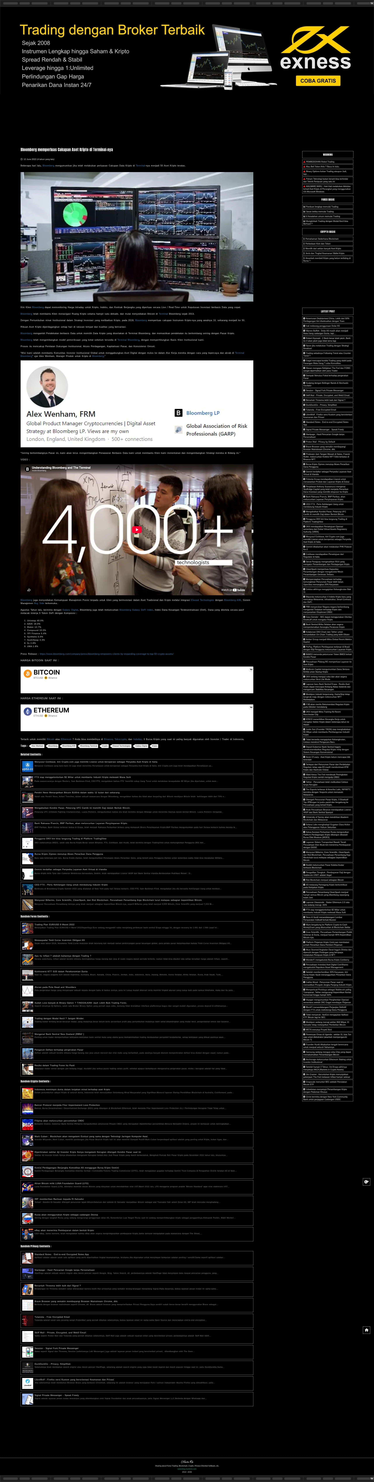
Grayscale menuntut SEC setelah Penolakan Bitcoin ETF (325, 1083)
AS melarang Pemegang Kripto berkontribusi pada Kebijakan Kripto (325, 886)
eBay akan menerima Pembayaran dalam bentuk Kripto (64, 1230)
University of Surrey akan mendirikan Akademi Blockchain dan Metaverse (325, 818)
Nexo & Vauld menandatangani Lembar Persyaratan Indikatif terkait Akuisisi (322, 918)
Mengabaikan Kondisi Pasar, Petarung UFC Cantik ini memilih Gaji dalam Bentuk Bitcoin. (82, 808)
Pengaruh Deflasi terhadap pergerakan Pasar (59, 1050)
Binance (108, 739)
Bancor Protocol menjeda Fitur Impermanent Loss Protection (67, 1105)
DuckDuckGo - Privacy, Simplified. (53, 1364)
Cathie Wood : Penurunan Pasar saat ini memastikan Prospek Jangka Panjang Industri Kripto (327, 983)
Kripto (154, 746)
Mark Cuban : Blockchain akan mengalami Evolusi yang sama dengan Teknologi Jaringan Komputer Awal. (91, 1136)
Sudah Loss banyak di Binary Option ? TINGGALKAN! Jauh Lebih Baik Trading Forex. (81, 1003)
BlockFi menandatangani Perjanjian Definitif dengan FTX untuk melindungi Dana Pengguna (325, 1008)
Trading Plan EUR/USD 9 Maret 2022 (55, 924)
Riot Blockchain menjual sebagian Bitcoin (324, 880)
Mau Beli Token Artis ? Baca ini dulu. (323, 166)
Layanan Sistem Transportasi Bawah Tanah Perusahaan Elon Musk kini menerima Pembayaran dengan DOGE (327, 845)
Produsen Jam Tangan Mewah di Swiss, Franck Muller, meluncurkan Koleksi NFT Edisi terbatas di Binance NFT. (326, 456)
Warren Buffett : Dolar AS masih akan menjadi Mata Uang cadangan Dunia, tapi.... (325, 332)
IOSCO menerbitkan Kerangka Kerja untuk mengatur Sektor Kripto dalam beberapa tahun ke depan (326, 722)
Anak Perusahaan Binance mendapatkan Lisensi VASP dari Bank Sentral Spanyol (327, 810)
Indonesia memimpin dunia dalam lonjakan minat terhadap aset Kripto (72, 1089)
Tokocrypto (121, 739)
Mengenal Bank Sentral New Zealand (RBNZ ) (59, 1034)
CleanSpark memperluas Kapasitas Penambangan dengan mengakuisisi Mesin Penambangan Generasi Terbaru (323, 572)
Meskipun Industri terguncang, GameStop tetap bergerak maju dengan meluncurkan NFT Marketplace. (326, 697)
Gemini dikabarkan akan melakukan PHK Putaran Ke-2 (327, 548)
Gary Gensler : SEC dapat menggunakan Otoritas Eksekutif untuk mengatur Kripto (327, 618)
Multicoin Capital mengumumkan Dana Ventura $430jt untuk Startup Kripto (326, 670)
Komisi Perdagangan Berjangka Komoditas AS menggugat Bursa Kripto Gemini (77, 1168)
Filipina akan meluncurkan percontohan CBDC (59, 1121)
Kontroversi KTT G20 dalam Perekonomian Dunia (61, 971)
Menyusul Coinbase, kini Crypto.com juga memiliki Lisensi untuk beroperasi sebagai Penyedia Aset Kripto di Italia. (96, 762)
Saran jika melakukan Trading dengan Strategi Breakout (326, 346)
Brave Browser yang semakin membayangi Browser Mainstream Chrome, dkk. (76, 1301)
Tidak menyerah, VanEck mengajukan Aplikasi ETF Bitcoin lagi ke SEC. (325, 1015)
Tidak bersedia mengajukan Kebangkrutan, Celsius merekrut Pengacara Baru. (324, 740)
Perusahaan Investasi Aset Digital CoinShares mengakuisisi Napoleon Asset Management (325, 965)
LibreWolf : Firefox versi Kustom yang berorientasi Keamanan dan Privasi (74, 1379)
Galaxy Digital (70, 610)
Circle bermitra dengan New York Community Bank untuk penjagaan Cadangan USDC (325, 1098)
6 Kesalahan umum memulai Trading (323, 216)
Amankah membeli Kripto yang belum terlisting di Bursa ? (327, 259)
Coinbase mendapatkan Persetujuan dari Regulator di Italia (323, 555)
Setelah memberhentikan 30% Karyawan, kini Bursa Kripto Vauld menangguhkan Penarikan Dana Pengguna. (327, 974)
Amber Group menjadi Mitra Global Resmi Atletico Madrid (327, 640)
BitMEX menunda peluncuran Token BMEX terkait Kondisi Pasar (327, 655)
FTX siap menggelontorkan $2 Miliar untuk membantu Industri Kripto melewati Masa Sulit (83, 777)
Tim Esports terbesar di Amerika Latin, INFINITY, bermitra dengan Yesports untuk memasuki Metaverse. (327, 792)
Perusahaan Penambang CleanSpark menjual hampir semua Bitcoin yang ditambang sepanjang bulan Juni (326, 895)
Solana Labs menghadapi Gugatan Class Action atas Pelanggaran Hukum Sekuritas (326, 825)
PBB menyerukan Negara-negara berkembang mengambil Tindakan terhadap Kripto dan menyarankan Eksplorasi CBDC (326, 609)
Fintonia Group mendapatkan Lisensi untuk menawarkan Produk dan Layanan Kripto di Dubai (326, 480)
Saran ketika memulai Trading (320, 211)
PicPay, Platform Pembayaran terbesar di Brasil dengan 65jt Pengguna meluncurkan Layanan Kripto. (327, 648)
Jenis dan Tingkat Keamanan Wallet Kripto (324, 253)
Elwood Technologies (202, 600)
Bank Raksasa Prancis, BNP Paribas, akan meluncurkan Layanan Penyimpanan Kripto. (81, 823)
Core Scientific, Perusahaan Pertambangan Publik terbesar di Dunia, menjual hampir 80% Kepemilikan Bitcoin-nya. (327, 935)
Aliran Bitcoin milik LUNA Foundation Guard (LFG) (62, 1183)
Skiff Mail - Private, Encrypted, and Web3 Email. (61, 1332)
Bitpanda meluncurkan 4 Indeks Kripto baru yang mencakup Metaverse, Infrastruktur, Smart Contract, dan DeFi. (327, 599)
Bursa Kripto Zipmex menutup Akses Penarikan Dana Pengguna (69, 854)
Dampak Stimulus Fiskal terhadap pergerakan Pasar (325, 376)
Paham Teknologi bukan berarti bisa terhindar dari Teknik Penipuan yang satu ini (325, 180)
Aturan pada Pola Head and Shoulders (55, 987)
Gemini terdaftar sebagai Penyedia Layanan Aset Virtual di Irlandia (71, 869)
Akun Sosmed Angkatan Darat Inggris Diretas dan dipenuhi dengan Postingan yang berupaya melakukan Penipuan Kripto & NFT (327, 952)
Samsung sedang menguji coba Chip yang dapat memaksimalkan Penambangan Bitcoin (327, 1053)
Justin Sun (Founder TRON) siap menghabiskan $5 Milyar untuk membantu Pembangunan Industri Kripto (326, 732)
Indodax (137, 739)
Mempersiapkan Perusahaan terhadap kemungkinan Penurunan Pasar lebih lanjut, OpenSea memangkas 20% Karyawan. (323, 582)
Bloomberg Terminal (88, 746)
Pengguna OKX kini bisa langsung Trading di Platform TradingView (71, 838)
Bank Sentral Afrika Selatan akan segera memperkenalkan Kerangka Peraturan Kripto (324, 625)
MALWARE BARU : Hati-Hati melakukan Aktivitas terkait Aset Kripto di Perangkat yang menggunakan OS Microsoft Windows (327, 189)
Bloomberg (48, 165)
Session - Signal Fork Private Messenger (57, 1348)
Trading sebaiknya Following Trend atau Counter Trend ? (327, 354)
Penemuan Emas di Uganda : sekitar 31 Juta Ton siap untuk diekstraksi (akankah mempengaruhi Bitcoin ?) (327, 1037)
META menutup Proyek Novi (318, 1029)
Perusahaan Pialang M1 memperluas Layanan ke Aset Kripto (327, 663)
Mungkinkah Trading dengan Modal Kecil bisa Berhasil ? (325, 222)
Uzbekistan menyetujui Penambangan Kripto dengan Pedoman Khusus (325, 1090)
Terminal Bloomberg (128, 340)
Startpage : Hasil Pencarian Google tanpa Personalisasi (65, 1270)
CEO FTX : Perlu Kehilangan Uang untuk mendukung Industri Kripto (71, 885)
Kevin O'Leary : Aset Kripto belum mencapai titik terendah (326, 758)
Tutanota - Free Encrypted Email (52, 1317)
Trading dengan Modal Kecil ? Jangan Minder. (59, 1018)
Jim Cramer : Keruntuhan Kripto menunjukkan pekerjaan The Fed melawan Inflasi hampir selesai (326, 1075)
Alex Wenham (37, 746)
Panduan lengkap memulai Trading (322, 206)
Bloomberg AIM (232, 600)
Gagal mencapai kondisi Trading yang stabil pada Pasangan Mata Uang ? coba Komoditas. (327, 361)
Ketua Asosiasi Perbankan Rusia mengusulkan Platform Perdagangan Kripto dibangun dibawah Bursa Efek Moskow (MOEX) (326, 834)
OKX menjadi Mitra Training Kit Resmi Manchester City (322, 713)
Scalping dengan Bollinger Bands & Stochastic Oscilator (325, 384)
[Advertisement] (187, 119)
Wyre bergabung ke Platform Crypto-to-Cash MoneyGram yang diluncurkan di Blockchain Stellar (326, 925)
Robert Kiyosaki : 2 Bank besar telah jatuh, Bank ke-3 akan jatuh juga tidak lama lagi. (326, 339)
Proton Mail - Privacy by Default (320, 442)
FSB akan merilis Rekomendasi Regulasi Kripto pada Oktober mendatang (326, 705)
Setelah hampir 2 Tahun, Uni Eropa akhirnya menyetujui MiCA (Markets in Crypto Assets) (325, 1068)
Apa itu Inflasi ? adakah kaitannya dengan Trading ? (63, 956)
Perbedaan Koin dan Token (318, 243)
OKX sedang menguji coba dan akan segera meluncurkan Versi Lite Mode (325, 677)
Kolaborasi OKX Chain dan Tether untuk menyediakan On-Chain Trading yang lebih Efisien (326, 633)
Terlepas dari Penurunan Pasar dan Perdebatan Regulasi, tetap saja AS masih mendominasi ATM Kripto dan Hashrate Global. (326, 767)
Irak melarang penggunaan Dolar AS (322, 326)
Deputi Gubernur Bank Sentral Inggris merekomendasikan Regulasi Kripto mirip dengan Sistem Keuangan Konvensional (326, 749)
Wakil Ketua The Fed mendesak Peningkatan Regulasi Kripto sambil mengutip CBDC (325, 775)
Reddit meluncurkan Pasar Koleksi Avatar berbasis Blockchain (323, 866)
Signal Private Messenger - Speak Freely (57, 1395)
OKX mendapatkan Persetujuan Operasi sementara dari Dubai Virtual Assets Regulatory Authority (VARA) (325, 529)
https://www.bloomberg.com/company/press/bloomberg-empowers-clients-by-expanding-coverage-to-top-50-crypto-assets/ (107, 654)
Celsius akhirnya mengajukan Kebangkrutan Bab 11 (327, 590)
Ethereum (67, 739)
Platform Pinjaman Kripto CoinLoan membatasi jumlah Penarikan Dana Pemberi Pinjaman (326, 943)
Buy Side (39, 603)
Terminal (140, 165)
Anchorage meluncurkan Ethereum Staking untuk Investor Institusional (327, 1060)
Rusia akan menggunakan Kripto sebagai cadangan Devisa (66, 1214)
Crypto (105, 746)
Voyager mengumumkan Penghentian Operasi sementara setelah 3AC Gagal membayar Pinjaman (327, 1001)
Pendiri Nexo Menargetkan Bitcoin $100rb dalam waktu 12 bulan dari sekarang (77, 792)
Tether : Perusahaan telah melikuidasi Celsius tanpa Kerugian (325, 783)
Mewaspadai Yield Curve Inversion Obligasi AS (60, 940)
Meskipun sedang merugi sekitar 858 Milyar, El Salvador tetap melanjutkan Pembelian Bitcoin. (326, 1023)
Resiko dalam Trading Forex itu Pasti (55, 1065)
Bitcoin (51, 739)
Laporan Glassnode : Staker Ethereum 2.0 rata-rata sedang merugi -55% (326, 903)
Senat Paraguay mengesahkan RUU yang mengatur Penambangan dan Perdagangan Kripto (326, 562)
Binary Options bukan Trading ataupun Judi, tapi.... (325, 172)
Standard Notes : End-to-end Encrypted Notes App (62, 1254)
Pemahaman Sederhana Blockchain (322, 239)
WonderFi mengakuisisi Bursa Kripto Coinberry (327, 960)
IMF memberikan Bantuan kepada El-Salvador (59, 1199)
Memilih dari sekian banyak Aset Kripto (323, 248)
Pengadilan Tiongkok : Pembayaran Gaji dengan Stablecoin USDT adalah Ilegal (327, 873)
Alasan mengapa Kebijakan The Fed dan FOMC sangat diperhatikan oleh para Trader (326, 369)
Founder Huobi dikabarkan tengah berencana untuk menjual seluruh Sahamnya (325, 1045)
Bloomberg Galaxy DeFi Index (136, 610)
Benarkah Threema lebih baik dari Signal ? (58, 1285)
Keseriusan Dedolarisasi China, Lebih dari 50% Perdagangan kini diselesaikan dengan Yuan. (326, 319)
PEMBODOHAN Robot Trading (320, 162)
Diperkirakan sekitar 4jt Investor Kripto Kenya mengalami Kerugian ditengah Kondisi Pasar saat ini (88, 1152)
